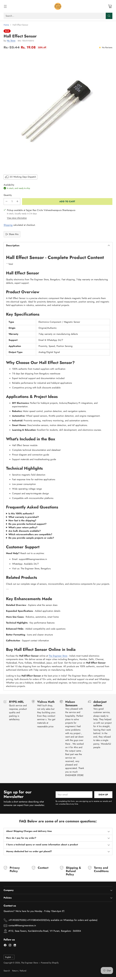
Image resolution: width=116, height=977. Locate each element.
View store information (17, 217)
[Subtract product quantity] (6, 201)
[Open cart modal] (110, 6)
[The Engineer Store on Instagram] (10, 945)
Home (6, 24)
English (8, 957)
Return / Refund (19, 970)
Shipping (8, 225)
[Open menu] (5, 6)
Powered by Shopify (50, 962)
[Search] (109, 16)
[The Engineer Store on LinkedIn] (15, 945)
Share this (13, 234)
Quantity (8, 195)
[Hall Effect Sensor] (58, 112)
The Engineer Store (58, 655)
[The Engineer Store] (58, 6)
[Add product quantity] (17, 201)
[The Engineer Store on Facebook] (5, 945)
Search (7, 970)
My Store (11, 40)
